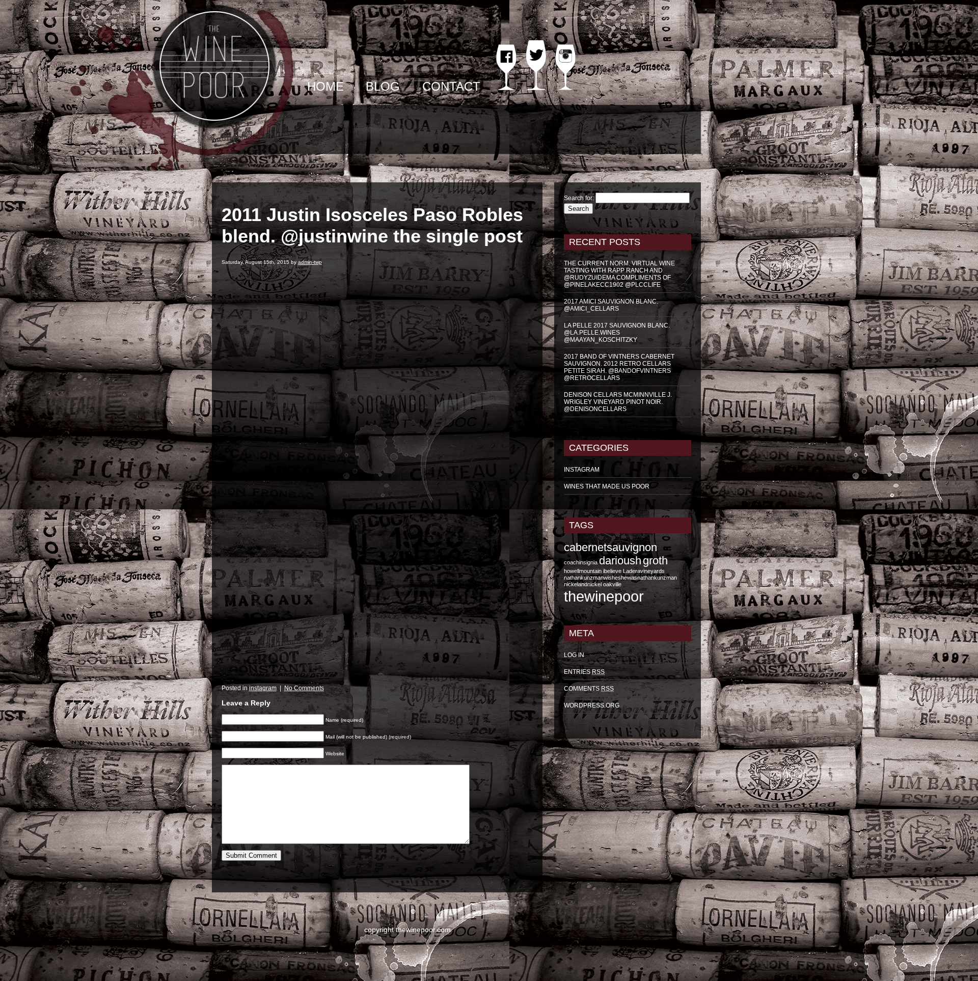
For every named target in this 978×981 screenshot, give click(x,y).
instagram (263, 688)
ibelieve (612, 571)
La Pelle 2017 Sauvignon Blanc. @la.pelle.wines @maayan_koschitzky (617, 332)
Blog (383, 86)
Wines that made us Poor (606, 486)
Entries (584, 671)
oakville (612, 584)
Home (325, 86)
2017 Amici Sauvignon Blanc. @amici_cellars (611, 305)
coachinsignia (580, 562)
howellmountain (583, 571)
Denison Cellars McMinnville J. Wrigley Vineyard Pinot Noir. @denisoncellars (618, 402)
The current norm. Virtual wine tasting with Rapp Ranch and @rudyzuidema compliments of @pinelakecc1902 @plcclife (619, 274)
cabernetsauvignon (610, 547)
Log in (574, 655)
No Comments (304, 688)
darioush (620, 560)
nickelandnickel (583, 584)
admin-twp (310, 262)
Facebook (506, 76)
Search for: (579, 198)
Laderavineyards (644, 571)
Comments (589, 688)
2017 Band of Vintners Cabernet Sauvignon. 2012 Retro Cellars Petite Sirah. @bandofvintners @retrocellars (619, 367)
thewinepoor (604, 596)
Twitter (536, 72)
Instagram (565, 76)
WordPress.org (591, 705)
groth (655, 560)
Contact (451, 86)
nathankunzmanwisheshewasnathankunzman (620, 578)
